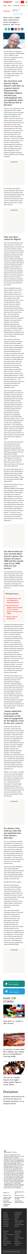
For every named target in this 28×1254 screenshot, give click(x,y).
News (9, 5)
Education (6, 1224)
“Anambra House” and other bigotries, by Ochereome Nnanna (14, 600)
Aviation (5, 1214)
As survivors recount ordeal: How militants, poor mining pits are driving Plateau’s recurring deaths (14, 1053)
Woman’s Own (18, 1243)
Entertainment (18, 1212)
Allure (5, 1212)
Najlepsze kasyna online (7, 1201)
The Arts (17, 1234)
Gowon (12, 126)
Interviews (6, 1231)
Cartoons (17, 1236)
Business (5, 1216)
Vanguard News (7, 2)
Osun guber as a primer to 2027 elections (13, 1022)
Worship (17, 1245)
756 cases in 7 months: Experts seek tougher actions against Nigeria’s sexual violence (12, 1081)
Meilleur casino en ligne (19, 1198)
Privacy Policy (19, 1195)
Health (16, 1219)
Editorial (5, 1221)
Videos (16, 1240)
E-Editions (16, 5)
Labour (5, 1233)
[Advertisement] (14, 173)
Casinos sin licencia (6, 1205)
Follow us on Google (18, 10)
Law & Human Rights (8, 1234)
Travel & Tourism (19, 1238)
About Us (6, 1192)
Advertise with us (19, 1192)
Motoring (5, 1238)
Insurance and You (19, 1224)
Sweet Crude (18, 1231)
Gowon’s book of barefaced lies (12, 618)
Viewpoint (17, 1241)
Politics (22, 5)
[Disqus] (14, 1128)
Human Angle (18, 1223)
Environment (18, 1214)
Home (4, 5)
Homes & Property (19, 1221)
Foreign (17, 1217)
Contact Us (6, 1195)
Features (17, 1216)
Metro (4, 1236)
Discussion (6, 1223)
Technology (18, 1233)
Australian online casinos (19, 1201)
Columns (5, 1217)
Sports (5, 1245)
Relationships (6, 1241)
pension (17, 1226)
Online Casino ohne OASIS (7, 1198)
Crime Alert (6, 1219)
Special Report (7, 1243)
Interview (6, 11)
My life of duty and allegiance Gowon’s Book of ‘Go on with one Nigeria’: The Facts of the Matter (14, 609)
